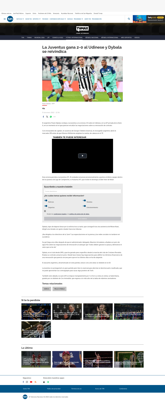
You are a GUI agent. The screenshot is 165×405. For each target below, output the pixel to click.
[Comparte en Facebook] (43, 117)
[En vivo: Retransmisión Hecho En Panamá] (139, 19)
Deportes (36, 19)
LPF (48, 37)
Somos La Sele (57, 37)
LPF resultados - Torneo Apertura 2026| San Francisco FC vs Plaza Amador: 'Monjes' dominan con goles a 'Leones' (36, 361)
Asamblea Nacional (67, 13)
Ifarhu (34, 13)
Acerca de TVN (99, 388)
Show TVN (28, 19)
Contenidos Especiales (57, 19)
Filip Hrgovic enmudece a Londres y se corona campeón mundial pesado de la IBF (97, 362)
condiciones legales (60, 214)
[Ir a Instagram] (27, 382)
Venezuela (56, 13)
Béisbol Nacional (91, 37)
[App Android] (48, 382)
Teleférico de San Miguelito (83, 13)
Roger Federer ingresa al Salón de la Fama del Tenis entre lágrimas (129, 363)
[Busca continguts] (129, 19)
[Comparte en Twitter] (47, 117)
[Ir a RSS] (35, 382)
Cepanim (28, 13)
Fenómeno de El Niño (44, 13)
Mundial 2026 (39, 37)
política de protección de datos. (79, 214)
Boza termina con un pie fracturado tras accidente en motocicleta (66, 363)
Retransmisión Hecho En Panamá (156, 20)
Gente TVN (88, 19)
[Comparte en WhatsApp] (51, 117)
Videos (137, 37)
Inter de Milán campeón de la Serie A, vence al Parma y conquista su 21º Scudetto (128, 314)
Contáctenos (123, 388)
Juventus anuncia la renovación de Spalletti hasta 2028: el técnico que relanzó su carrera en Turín (35, 332)
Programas (77, 19)
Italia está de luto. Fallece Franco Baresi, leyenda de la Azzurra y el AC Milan (66, 314)
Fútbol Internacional (74, 37)
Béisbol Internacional (109, 37)
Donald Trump (98, 13)
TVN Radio (45, 19)
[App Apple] (44, 382)
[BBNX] (25, 397)
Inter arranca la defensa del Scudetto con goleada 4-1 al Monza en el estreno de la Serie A (35, 314)
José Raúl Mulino (18, 13)
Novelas (70, 19)
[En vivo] (149, 16)
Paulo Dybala (59, 289)
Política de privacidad (53, 388)
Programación (97, 19)
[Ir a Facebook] (24, 382)
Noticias (19, 19)
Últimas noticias (6, 13)
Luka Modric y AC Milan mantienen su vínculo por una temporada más (97, 315)
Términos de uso (76, 388)
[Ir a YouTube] (31, 382)
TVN (22, 37)
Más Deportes (126, 37)
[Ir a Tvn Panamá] (10, 19)
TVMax (29, 37)
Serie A (46, 289)
